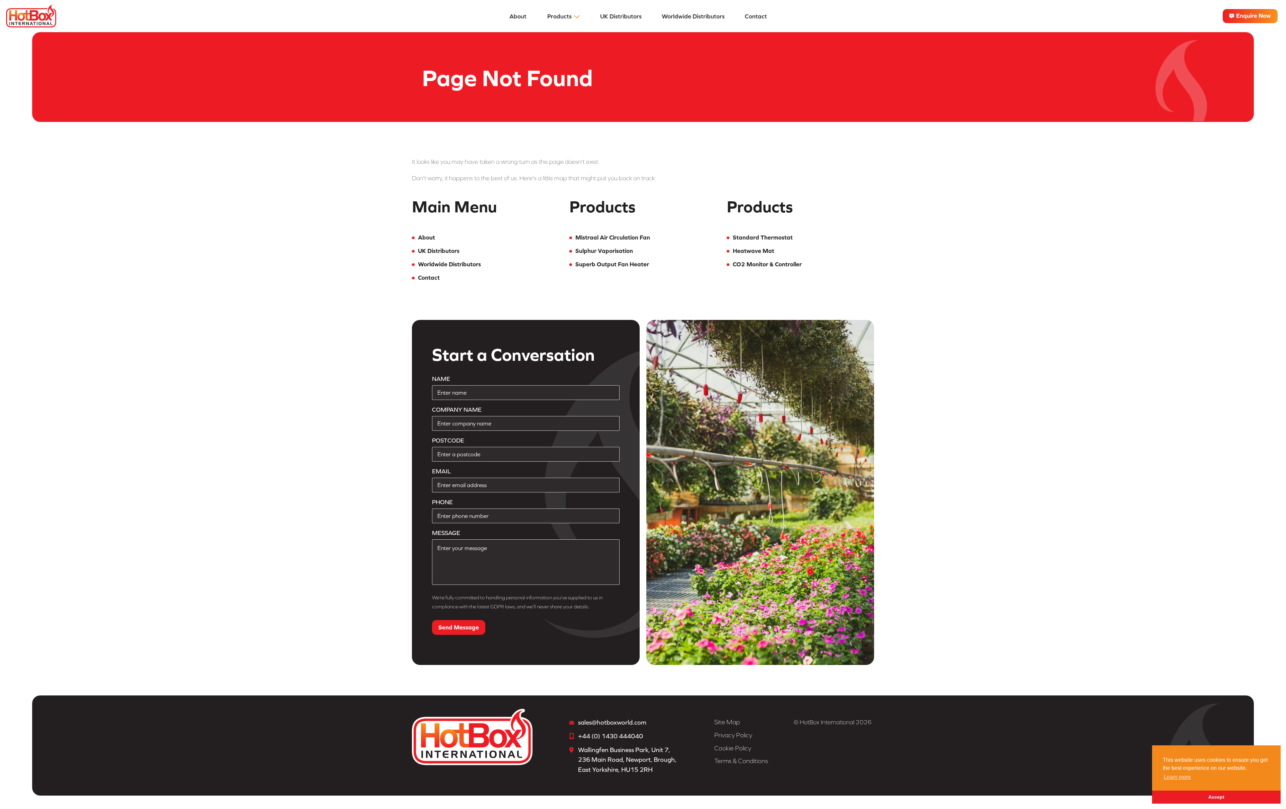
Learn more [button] (1177, 777)
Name (441, 378)
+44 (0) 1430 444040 (610, 736)
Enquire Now (1253, 15)
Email (441, 471)
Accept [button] (1216, 797)
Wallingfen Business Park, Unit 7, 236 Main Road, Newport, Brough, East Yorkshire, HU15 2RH (627, 759)
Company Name (457, 409)
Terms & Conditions (741, 760)
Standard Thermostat (763, 237)
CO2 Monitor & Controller (767, 264)
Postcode (448, 440)
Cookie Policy (732, 748)
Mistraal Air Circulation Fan (612, 237)
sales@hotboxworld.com (612, 722)
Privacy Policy (733, 735)
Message (446, 532)
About (517, 16)
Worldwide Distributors (693, 16)
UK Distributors (621, 16)
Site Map (727, 722)
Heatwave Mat (753, 250)
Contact (756, 16)
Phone (442, 501)
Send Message (458, 627)
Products (559, 16)
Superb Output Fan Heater (612, 264)
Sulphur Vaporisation (604, 250)
